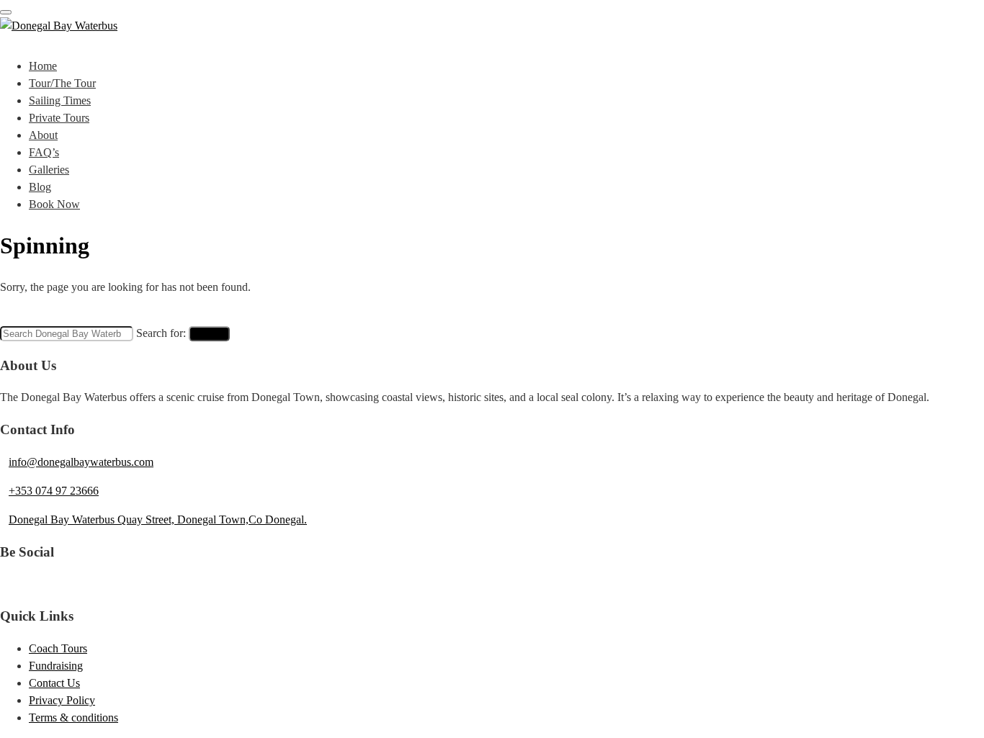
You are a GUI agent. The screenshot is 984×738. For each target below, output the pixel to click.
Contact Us (54, 683)
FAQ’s (44, 152)
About (43, 135)
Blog (40, 187)
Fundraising (56, 666)
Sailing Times (60, 100)
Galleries (49, 169)
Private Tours (59, 118)
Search (209, 333)
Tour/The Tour (62, 83)
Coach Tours (58, 648)
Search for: (161, 333)
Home (43, 66)
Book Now (54, 204)
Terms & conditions (73, 717)
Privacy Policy (62, 700)
